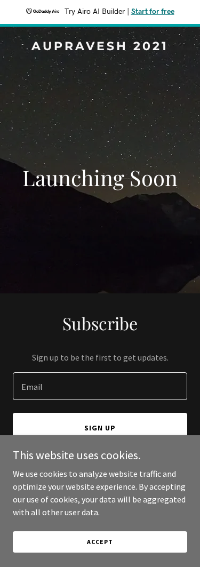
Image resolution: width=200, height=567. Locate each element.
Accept (100, 542)
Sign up (100, 428)
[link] (100, 47)
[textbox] (100, 386)
